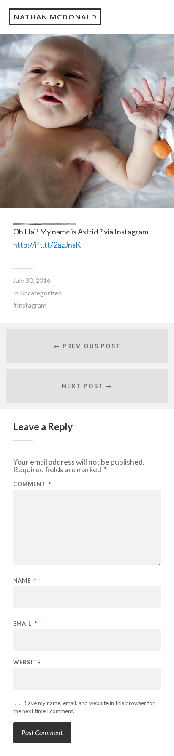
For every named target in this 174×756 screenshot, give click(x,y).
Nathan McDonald (55, 17)
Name (24, 580)
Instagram (31, 305)
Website (27, 662)
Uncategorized (41, 293)
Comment (32, 484)
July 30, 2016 (32, 280)
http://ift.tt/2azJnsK (47, 244)
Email (25, 623)
